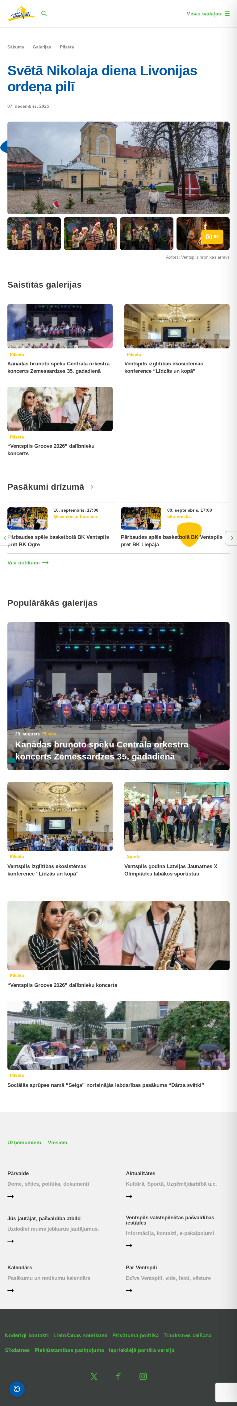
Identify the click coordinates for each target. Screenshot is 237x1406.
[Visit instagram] (143, 1376)
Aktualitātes (140, 1173)
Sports (134, 856)
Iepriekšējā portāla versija (141, 1350)
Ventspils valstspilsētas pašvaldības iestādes (170, 1220)
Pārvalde (18, 1173)
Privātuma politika (135, 1335)
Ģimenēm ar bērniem (75, 516)
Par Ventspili (141, 1267)
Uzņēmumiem (24, 1142)
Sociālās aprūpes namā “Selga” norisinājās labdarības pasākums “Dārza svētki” (105, 1085)
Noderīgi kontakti (27, 1335)
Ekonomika (179, 516)
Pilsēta (17, 354)
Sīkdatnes (17, 1350)
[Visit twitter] (94, 1376)
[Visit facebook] (118, 1376)
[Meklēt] (44, 13)
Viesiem (57, 1142)
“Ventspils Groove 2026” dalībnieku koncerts (62, 985)
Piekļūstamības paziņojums (69, 1350)
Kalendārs (19, 1267)
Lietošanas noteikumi (80, 1335)
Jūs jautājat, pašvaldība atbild (44, 1218)
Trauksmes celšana (188, 1335)
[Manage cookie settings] (17, 1389)
